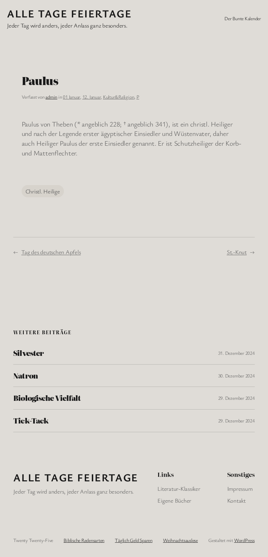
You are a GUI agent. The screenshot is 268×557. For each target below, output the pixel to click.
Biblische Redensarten (84, 540)
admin (51, 96)
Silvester (28, 353)
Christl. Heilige (42, 191)
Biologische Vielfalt (47, 398)
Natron (25, 376)
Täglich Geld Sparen (133, 540)
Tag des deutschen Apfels (51, 252)
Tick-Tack (30, 421)
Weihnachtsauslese (180, 540)
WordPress (244, 540)
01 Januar (71, 96)
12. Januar (91, 96)
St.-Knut (237, 252)
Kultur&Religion (118, 96)
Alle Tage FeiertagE (69, 13)
